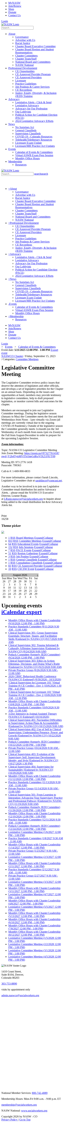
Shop (11, 9)
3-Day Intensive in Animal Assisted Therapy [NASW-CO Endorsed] (32, 715)
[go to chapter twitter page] (3, 1010)
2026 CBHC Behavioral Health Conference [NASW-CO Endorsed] (34, 678)
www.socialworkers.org (34, 1110)
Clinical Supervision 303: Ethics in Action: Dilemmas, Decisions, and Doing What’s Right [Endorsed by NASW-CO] (35, 663)
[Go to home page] (10, 24)
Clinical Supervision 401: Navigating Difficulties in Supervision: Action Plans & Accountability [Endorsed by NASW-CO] (35, 723)
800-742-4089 (39, 1092)
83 (9, 565)
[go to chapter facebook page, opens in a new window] (20, 1010)
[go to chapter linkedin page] (12, 1010)
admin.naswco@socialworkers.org (20, 995)
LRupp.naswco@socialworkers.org (23, 498)
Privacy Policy (9, 1119)
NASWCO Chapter (12, 356)
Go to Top (25, 1119)
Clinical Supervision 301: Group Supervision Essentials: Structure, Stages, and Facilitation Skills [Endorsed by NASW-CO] (35, 637)
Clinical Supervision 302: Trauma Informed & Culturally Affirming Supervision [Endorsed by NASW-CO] (34, 648)
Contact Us (14, 15)
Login (4, 21)
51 (9, 553)
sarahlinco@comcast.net (48, 480)
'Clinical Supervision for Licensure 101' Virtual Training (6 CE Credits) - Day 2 (34, 695)
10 (9, 568)
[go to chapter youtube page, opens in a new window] (7, 1087)
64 (9, 544)
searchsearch (41, 173)
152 (10, 547)
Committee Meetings (27, 359)
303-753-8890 (9, 983)
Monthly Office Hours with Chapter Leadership (34, 622)
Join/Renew (14, 5)
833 (10, 540)
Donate (12, 12)
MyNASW (14, 2)
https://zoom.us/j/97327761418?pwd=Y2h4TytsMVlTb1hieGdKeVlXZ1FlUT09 (30, 455)
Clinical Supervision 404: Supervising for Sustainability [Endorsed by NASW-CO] (31, 769)
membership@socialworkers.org (19, 1104)
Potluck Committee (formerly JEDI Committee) (34, 656)
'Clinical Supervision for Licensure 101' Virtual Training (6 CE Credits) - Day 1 (34, 685)
